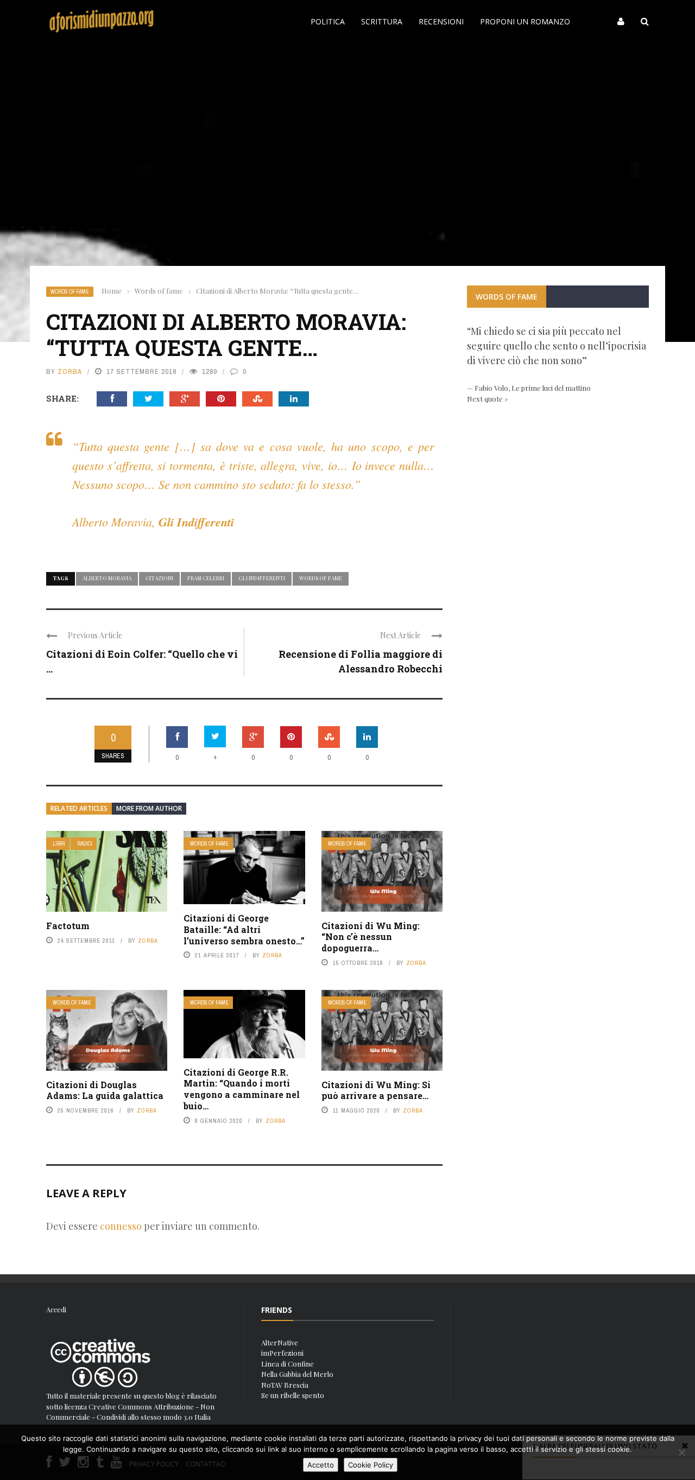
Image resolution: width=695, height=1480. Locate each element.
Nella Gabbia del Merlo (297, 1374)
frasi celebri (205, 578)
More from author (149, 808)
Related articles (79, 808)
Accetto (320, 1464)
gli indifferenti (261, 578)
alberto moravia (107, 578)
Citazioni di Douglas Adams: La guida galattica (104, 1090)
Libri (59, 843)
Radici (84, 843)
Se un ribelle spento (292, 1395)
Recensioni (441, 21)
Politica (328, 21)
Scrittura (381, 21)
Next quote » (487, 398)
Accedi (56, 1309)
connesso (121, 1226)
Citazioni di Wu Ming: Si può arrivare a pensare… (376, 1090)
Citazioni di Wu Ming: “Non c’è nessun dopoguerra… (370, 937)
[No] (681, 1452)
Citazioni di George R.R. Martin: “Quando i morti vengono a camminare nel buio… (242, 1088)
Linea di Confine (287, 1363)
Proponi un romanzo (525, 21)
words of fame (320, 578)
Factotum (68, 925)
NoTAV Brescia (284, 1384)
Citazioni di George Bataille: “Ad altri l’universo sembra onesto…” (244, 929)
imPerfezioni (282, 1352)
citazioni (159, 578)
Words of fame (69, 291)
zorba (70, 371)
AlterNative (279, 1342)
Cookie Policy (370, 1464)
